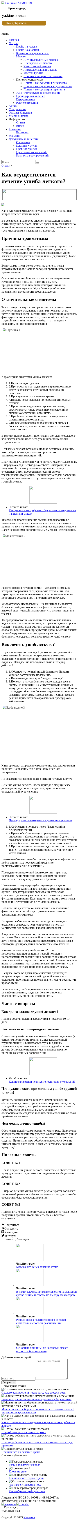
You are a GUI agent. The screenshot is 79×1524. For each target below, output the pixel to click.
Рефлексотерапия (27, 102)
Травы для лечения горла (24, 1464)
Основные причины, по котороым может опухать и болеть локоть (42, 1349)
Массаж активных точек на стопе (37, 1266)
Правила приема (26, 148)
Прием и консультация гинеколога (45, 82)
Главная (14, 39)
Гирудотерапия (25, 99)
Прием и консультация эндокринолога (48, 86)
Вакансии (22, 132)
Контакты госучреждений (32, 155)
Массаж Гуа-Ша (33, 72)
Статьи (20, 122)
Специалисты (17, 109)
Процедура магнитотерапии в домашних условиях (40, 820)
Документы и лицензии (24, 139)
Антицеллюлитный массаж (41, 59)
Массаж (21, 56)
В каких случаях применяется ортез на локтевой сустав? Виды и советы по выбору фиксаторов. (46, 1293)
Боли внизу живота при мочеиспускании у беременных (36, 1399)
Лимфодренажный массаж (40, 69)
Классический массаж (37, 66)
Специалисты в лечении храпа (20, 1452)
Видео (20, 125)
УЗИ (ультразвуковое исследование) (38, 92)
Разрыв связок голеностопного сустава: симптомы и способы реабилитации (41, 1321)
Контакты (15, 129)
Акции (13, 106)
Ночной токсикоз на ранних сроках (23, 1432)
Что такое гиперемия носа (25, 1484)
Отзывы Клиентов (20, 112)
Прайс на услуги (26, 46)
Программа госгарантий (31, 152)
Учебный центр (18, 115)
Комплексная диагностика (32, 53)
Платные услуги (26, 145)
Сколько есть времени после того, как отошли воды (33, 1392)
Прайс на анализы (27, 49)
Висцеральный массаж (38, 63)
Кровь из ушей (18, 1471)
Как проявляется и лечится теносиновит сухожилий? (42, 1081)
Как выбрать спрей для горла (27, 1491)
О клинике (23, 142)
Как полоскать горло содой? (26, 1478)
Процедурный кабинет (30, 96)
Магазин (14, 135)
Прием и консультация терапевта (44, 89)
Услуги (13, 43)
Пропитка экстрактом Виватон (43, 76)
